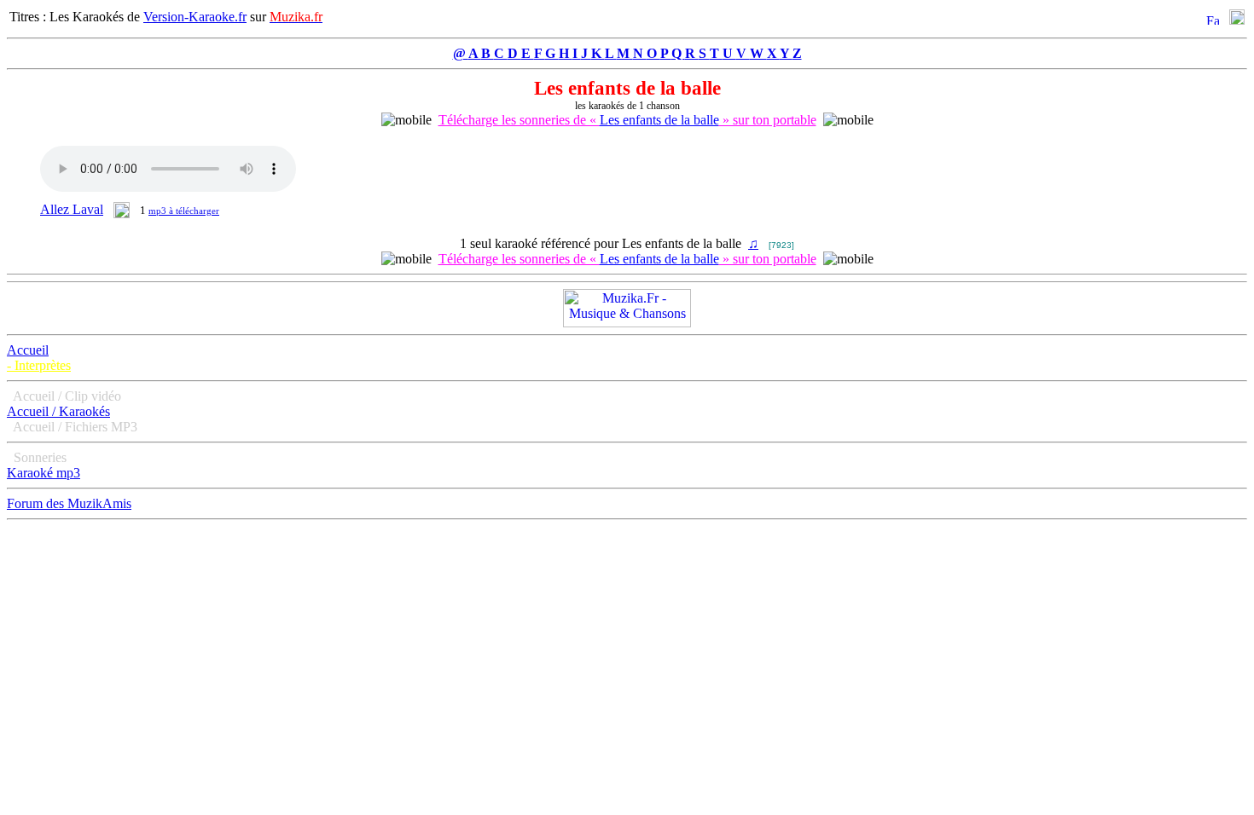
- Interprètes (39, 365)
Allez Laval (71, 209)
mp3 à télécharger (183, 210)
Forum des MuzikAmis (69, 503)
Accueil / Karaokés (58, 411)
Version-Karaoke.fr (195, 16)
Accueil (28, 350)
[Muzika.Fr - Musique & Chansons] (627, 322)
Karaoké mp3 (43, 472)
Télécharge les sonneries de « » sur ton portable (627, 120)
